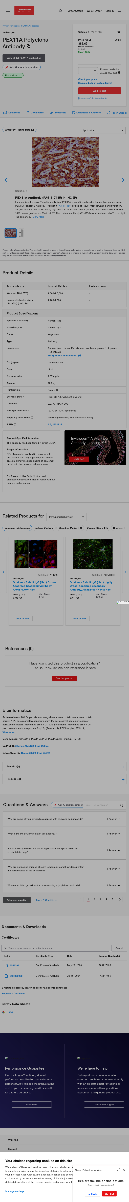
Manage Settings (14, 1191)
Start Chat (109, 1194)
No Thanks (92, 1194)
